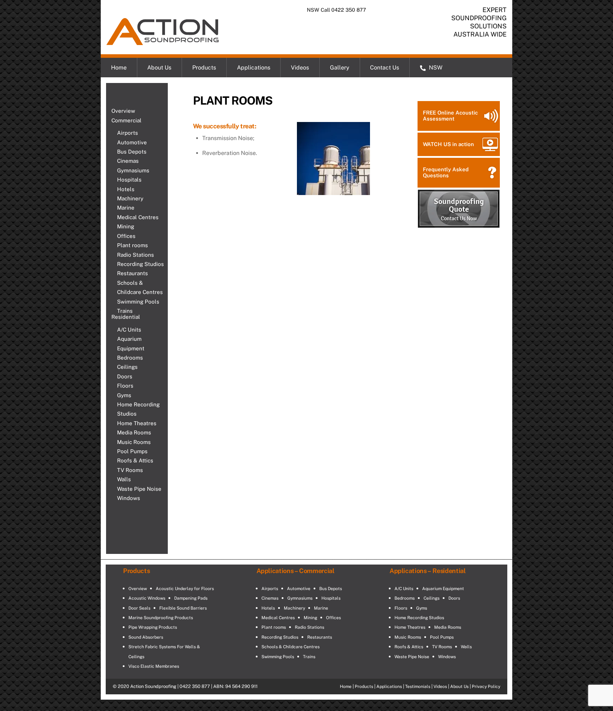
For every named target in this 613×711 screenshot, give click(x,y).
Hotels (125, 189)
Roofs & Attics (135, 460)
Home (119, 67)
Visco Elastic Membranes (153, 666)
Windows (128, 498)
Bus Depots (132, 152)
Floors (125, 386)
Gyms (124, 395)
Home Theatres (136, 423)
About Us (159, 67)
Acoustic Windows (146, 598)
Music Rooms (134, 442)
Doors (124, 376)
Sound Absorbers (145, 637)
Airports (127, 133)
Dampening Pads (191, 598)
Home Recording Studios (138, 409)
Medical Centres (138, 217)
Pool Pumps (132, 451)
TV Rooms (130, 470)
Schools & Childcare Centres (140, 287)
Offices (126, 236)
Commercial (126, 120)
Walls (124, 479)
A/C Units (129, 330)
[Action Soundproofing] (162, 41)
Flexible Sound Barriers (183, 608)
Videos (300, 67)
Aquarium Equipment (130, 343)
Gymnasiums (133, 170)
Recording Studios (140, 264)
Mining (125, 226)
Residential (125, 317)
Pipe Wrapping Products (152, 627)
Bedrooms (130, 358)
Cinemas (128, 161)
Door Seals (139, 608)
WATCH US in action (448, 144)
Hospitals (129, 180)
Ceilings (127, 367)
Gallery (339, 67)
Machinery (130, 198)
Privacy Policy (486, 686)
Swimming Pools (138, 302)
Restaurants (132, 273)
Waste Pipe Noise (139, 489)
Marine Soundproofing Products (160, 617)
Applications (253, 67)
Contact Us (384, 67)
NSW (434, 67)
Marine (125, 208)
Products (204, 67)
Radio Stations (135, 255)
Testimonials (417, 686)
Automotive (132, 142)
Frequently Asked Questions (446, 172)
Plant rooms (132, 245)
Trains (125, 311)
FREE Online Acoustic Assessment (450, 116)
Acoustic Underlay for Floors (185, 588)
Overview (123, 111)
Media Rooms (134, 432)
